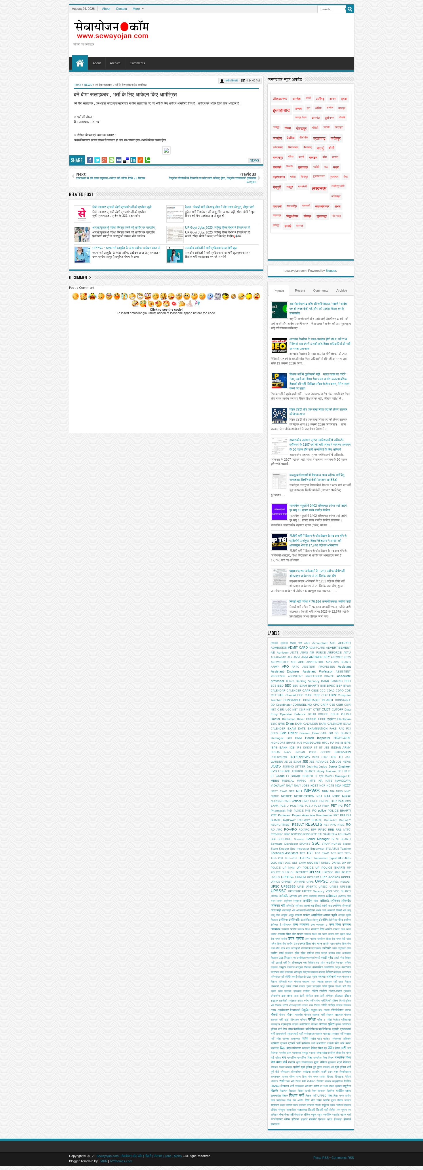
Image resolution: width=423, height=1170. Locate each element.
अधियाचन (331, 896)
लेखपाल (275, 1086)
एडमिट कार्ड (277, 953)
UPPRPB (299, 881)
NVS (288, 801)
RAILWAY (289, 820)
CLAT (324, 695)
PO (314, 810)
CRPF (324, 704)
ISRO (315, 757)
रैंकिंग (298, 1081)
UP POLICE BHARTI (330, 867)
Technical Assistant (284, 853)
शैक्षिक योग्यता (344, 1100)
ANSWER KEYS (341, 657)
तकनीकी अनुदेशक (287, 1000)
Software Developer (284, 843)
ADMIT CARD (298, 647)
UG (340, 858)
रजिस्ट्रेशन (296, 1071)
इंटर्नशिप (323, 919)
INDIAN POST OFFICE (313, 752)
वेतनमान (321, 1090)
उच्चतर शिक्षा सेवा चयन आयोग (319, 934)
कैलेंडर (329, 972)
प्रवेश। (326, 1038)
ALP (289, 657)
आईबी (324, 905)
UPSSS (333, 886)
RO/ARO (304, 829)
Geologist (277, 738)
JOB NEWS (343, 761)
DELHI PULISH (341, 714)
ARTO (295, 666)
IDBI (292, 747)
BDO (347, 681)
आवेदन (306, 915)
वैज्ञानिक (330, 1090)
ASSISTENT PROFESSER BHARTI (311, 676)
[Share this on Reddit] (140, 160)
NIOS (339, 791)
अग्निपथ (274, 896)
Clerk (333, 695)
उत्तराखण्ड (316, 948)
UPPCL (346, 877)
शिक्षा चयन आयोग (342, 1095)
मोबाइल (288, 1067)
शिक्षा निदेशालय (278, 1100)
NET (299, 791)
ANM (304, 657)
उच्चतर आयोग (288, 929)
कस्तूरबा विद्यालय (303, 967)
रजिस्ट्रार (285, 1071)
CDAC (331, 690)
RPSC (322, 829)
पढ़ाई (286, 1019)
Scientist (299, 839)
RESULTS (313, 824)
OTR (334, 801)
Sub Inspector (299, 848)
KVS (274, 771)
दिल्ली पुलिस (331, 1000)
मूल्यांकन (332, 1062)
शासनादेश (276, 1095)
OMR (305, 801)
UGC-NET (313, 862)
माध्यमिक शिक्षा (304, 1057)
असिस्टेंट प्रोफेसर (330, 900)
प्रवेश (305, 1038)
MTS (313, 780)
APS (329, 662)
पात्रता (295, 1024)
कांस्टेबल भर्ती (291, 972)
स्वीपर (287, 1119)
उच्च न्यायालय (301, 924)
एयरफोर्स (310, 957)
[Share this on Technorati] (147, 160)
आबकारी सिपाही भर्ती (336, 910)
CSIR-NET (305, 709)
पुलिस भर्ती (276, 1029)
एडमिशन (289, 953)
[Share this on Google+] (104, 160)
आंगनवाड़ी (301, 910)
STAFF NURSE (331, 843)
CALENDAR (278, 690)
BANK (325, 681)
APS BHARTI (342, 662)
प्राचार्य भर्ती (294, 1043)
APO (301, 662)
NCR (322, 785)
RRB (331, 829)
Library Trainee (326, 771)
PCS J (284, 805)
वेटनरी (307, 1090)
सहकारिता (291, 1109)
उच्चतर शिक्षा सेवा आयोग (291, 934)
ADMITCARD (317, 647)
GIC (289, 738)
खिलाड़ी (302, 976)
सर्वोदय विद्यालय (343, 1105)
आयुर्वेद (284, 915)
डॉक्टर (347, 995)
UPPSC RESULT (340, 881)
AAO (307, 643)
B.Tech (290, 681)
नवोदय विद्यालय (343, 1005)
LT (349, 771)
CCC (323, 690)
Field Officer (289, 733)
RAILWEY (345, 820)
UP (344, 862)
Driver (300, 719)
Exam (290, 723)
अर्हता (315, 900)
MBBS (275, 780)
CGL (281, 695)
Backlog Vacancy (307, 681)
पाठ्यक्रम (286, 1024)
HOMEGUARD (312, 742)
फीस (337, 1043)
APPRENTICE (315, 662)
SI (332, 839)
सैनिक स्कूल (310, 1114)
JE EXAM (295, 761)
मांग (284, 1057)
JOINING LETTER (294, 766)
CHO (300, 695)
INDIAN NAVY (281, 752)
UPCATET (301, 872)
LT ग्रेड (319, 776)
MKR (103, 1161)
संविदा (274, 1109)
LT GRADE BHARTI (299, 776)
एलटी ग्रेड (327, 957)
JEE (305, 761)
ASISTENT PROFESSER (318, 666)
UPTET (307, 891)
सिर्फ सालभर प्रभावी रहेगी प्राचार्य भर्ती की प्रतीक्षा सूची (121, 207)
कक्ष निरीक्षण (309, 962)
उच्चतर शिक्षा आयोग (321, 929)
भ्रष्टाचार (296, 1052)
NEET (346, 785)
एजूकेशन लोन (344, 948)
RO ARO (276, 829)
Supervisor (317, 848)
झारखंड (287, 991)
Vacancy (318, 891)
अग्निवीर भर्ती (295, 896)
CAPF (306, 690)
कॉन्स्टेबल (346, 972)
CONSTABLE (292, 700)
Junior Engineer (340, 766)
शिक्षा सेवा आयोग (295, 1100)
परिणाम (303, 1019)
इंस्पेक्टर (274, 924)
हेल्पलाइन (338, 1119)
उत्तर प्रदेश (296, 938)
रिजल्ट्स (339, 1076)
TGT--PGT (291, 858)
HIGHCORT (342, 738)
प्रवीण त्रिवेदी (231, 80)
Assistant (344, 666)
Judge (323, 766)
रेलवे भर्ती (289, 1081)
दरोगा (300, 1000)
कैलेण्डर (337, 972)
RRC (287, 834)
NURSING (277, 801)
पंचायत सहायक (334, 1014)
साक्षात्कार (302, 1109)
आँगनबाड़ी (346, 905)
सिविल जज (334, 1109)
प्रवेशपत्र (336, 1038)
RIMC (341, 824)
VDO (329, 891)
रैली (304, 1081)
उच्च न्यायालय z (319, 924)
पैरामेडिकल (299, 1029)
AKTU (347, 652)
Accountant (319, 643)
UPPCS (275, 881)
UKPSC (336, 862)
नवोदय (331, 1005)
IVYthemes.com (121, 1161)
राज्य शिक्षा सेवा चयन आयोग (310, 1076)
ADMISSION (279, 647)
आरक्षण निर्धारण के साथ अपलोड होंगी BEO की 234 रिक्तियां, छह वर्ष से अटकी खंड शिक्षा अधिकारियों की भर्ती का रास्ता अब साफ (319, 343)
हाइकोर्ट (304, 1119)
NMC (347, 791)
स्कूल (319, 1114)
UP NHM (289, 867)
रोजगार (320, 1081)
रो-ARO (311, 1081)
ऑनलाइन (297, 962)
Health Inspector (317, 738)
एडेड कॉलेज (307, 953)
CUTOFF (337, 709)
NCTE (330, 785)
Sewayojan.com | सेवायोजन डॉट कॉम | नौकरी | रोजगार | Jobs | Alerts (139, 1156)
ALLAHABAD (278, 657)
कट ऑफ (320, 962)
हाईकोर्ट (313, 1119)
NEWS (88, 84)
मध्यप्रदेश (322, 1052)
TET (302, 853)
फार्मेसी (330, 1043)
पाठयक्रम (275, 1024)
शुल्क (333, 1100)
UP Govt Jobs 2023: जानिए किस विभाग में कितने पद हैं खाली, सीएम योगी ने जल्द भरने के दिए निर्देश (217, 228)
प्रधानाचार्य (281, 1033)
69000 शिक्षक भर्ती (291, 643)
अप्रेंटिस (307, 900)
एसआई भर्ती (281, 962)
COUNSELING (302, 704)
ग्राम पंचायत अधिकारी (324, 976)
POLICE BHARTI (339, 810)
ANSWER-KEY (280, 662)
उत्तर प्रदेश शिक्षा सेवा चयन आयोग (311, 943)
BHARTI (313, 685)
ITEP (333, 757)
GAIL (324, 733)
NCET (314, 785)
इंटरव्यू (315, 919)
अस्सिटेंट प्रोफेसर (294, 905)
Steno (347, 843)
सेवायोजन (298, 1114)
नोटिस (348, 1010)
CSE (332, 704)
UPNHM (300, 877)
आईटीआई (315, 905)
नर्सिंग (324, 1005)
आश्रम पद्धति (330, 915)
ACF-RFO (344, 643)
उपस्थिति (326, 948)
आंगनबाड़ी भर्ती (288, 910)
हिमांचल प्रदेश (325, 1119)
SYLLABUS (332, 848)
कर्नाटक (291, 967)
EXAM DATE (296, 728)
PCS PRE (297, 805)
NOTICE (286, 796)
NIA (332, 791)
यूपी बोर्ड (275, 1071)
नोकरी (326, 1010)
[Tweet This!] (97, 160)
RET (326, 824)
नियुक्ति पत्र (317, 1010)
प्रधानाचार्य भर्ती (295, 1033)
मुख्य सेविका (320, 1062)
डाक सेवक (286, 995)
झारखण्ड (298, 991)
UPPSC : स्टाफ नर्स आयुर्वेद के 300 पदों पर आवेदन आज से (126, 248)
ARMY (275, 666)
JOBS (276, 766)
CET (274, 695)
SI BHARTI (343, 839)
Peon (325, 805)
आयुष (291, 915)
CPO (316, 704)
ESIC (274, 723)
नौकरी (274, 1014)
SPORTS (304, 843)
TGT (309, 853)
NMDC (275, 796)
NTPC (336, 796)
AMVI (297, 657)
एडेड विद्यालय (285, 957)
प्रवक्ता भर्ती (337, 1033)
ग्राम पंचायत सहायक (298, 981)
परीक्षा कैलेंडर (333, 1019)
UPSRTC (311, 886)
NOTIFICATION (304, 796)
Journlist (312, 766)
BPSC (331, 685)
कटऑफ (330, 962)
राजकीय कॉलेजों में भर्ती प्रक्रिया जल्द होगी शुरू (211, 248)
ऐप (289, 962)
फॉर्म (342, 1043)
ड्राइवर (274, 1000)
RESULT (298, 824)
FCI (348, 728)
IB (341, 742)
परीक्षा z (321, 1019)
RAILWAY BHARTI (310, 820)
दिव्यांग (278, 1005)
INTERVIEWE (279, 757)
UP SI (289, 872)
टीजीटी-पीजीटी (335, 991)
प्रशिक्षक (347, 1038)
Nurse (346, 796)
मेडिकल (347, 1062)
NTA (327, 796)
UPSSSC (278, 891)
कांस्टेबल (346, 967)
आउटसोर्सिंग (334, 905)
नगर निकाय (314, 1005)
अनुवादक (297, 900)
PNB (307, 810)
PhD (289, 810)
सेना (281, 1114)
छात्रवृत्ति (317, 986)
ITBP (324, 757)
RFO (333, 824)
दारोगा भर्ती (319, 1000)
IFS (299, 747)
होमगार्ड (347, 1119)
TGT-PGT (305, 858)
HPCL (325, 742)
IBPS (347, 742)
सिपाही (311, 1109)
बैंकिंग (331, 1048)
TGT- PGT (277, 858)
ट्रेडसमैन (275, 995)
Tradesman (320, 858)
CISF (317, 695)
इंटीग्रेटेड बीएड (336, 919)
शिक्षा (330, 1095)
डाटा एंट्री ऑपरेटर (323, 995)
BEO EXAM (300, 685)
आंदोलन (310, 910)
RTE (314, 834)
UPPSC (321, 881)
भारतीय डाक (285, 1052)
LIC (339, 771)
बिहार (282, 1048)
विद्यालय (292, 1090)
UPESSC (315, 872)
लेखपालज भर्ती (301, 1086)
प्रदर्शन (335, 1029)
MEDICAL (288, 780)
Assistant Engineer (285, 671)
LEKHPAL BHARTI (303, 771)
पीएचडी (314, 1024)
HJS (299, 742)
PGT (347, 805)
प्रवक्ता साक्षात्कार (291, 1038)
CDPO (340, 690)
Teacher (345, 848)
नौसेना (290, 1014)
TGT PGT (337, 853)
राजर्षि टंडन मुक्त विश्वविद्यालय (336, 1071)
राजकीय (315, 1071)
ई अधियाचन (285, 924)
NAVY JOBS (301, 785)
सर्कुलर (325, 1105)
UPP (323, 877)
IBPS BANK (279, 747)
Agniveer (283, 652)
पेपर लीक (288, 1029)
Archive (115, 63)
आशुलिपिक (316, 915)
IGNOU (307, 747)
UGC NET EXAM (295, 862)
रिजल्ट (330, 1076)
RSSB (306, 834)
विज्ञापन (283, 1090)
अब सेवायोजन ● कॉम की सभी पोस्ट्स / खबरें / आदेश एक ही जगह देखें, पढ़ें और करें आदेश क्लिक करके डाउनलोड (318, 308)
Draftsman (289, 719)
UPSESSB (288, 886)
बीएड (289, 1048)
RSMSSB (296, 834)
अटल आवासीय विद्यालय (314, 896)
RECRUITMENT (281, 824)
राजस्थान (275, 1076)
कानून (337, 967)
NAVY (289, 785)
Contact (121, 8)
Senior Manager (318, 839)
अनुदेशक (288, 900)
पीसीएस (323, 1024)
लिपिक (347, 1081)
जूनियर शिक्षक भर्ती (337, 986)
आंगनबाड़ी (276, 910)
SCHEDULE (285, 839)
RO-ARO (290, 829)
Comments (137, 63)
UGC (347, 858)
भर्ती (343, 1048)
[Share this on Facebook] (90, 160)
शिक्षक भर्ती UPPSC (316, 1095)
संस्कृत (281, 1109)
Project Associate (303, 815)
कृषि (300, 972)
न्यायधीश (299, 1014)
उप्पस (334, 948)
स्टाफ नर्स (345, 1114)
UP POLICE (305, 867)
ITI (341, 757)
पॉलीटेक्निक (325, 1029)
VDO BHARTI (342, 891)
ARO (285, 666)
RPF (314, 829)
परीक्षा (312, 1019)
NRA (319, 796)
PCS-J (309, 805)
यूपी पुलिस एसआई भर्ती (323, 1067)
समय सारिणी (285, 1105)
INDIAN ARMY (341, 747)
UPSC (275, 886)
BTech (347, 685)
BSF (339, 685)
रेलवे (281, 1081)
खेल (308, 976)
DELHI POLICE (318, 714)
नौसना (282, 1014)
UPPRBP (286, 881)
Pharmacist (278, 810)
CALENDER (294, 690)
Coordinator (283, 704)
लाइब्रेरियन (337, 1081)
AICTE (294, 652)
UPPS (310, 881)
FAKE (332, 728)
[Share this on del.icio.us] (126, 160)
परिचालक (294, 1019)
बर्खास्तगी (275, 1048)
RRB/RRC (277, 834)
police (322, 810)
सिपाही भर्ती (322, 1109)
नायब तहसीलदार (280, 1010)
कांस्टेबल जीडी (277, 972)
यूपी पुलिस (306, 1067)
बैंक (325, 1048)
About (106, 8)
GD (331, 733)
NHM (325, 791)
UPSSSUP (294, 891)
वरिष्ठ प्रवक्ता (335, 1086)
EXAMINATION (317, 728)
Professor (284, 815)
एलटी (317, 957)
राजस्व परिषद (288, 1076)
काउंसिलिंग (329, 967)
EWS (281, 723)
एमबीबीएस (301, 957)
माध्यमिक (291, 1057)
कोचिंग (288, 976)
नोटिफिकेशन (337, 1010)
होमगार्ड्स (275, 1124)
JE (286, 761)
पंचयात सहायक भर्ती (314, 1014)
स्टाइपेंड (336, 1114)
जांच (324, 986)
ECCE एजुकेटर (327, 719)
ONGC (314, 801)
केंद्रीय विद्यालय (310, 972)
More (136, 8)
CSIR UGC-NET (287, 709)
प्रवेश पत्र (316, 1038)
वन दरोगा (314, 1086)
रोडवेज (328, 1081)
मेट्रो (339, 1062)
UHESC (326, 862)
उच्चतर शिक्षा (304, 929)
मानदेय (291, 1062)
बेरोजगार (296, 1048)
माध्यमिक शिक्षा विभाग (323, 1057)
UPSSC (323, 886)
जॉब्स (280, 991)
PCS (341, 801)
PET (334, 805)
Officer (296, 801)
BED (280, 685)
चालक (302, 986)
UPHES (275, 877)
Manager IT (343, 776)
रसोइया (306, 1071)
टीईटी (315, 991)
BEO (288, 685)
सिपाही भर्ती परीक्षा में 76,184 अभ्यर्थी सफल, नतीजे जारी (319, 601)
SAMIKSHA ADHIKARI (337, 834)
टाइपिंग (306, 991)
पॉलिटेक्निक (312, 1029)
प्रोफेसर (306, 1043)
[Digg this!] (118, 160)
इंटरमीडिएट (306, 919)
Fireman (305, 733)
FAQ (341, 728)
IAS (337, 742)
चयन (295, 986)
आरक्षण (298, 915)
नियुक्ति (305, 1010)
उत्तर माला (285, 948)
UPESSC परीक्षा (331, 872)
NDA (338, 785)
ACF (333, 643)
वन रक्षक (324, 1086)
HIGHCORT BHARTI (283, 742)
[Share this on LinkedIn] (133, 160)
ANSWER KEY (319, 657)
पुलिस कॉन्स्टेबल (343, 1024)
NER (292, 791)
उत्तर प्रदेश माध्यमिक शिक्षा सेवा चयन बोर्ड (325, 938)
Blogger (331, 270)
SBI (273, 839)
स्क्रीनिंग (327, 1114)
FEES (274, 733)
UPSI (300, 886)
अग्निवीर (283, 896)
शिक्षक (285, 1095)
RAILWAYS (330, 820)
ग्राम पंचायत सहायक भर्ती (324, 981)
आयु (349, 910)
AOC (293, 662)
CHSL (309, 695)
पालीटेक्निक (305, 1024)
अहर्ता (307, 905)
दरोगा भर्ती (308, 1000)
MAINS (329, 776)
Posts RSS (321, 1157)
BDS (273, 685)
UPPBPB (334, 877)
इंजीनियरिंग (294, 919)
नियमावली (295, 1010)
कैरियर (322, 972)
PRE (274, 815)
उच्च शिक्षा (335, 924)
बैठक (337, 1048)
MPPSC (301, 780)
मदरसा (312, 1052)
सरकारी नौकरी (314, 1105)
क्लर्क (295, 976)
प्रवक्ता (327, 1033)
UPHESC (287, 877)
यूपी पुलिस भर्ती (343, 1067)
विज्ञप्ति (274, 1090)
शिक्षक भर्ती (296, 1095)
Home (80, 62)
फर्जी (313, 1043)
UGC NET (277, 862)
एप (295, 957)
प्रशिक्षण (275, 1043)
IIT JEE (324, 747)
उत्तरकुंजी (295, 948)
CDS (348, 690)
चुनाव (308, 986)
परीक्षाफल (346, 1019)
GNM (298, 738)
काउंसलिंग (318, 967)
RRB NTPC (343, 829)
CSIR (339, 704)
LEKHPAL (284, 771)
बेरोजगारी (306, 1048)
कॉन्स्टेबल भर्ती (277, 976)
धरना (285, 1005)
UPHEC (346, 872)
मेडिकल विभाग (278, 1067)
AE (273, 652)
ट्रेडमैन (347, 991)
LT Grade (278, 776)
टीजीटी (323, 991)
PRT (336, 815)
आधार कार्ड (321, 910)
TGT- (347, 853)
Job (332, 761)
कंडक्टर (339, 962)
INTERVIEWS (300, 757)
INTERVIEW (343, 752)
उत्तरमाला (305, 948)
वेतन (314, 1090)
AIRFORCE (334, 652)
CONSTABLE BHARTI (318, 700)
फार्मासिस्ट (321, 1043)
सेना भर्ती (289, 1114)
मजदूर (305, 1052)
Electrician (344, 719)
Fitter (315, 733)
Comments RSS (342, 1157)
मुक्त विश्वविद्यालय (304, 1062)
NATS (328, 780)
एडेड (297, 953)
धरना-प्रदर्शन (295, 1005)
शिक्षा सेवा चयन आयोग (317, 1100)
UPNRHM (313, 877)
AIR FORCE (318, 652)
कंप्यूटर (282, 967)
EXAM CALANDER (306, 723)
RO (348, 824)
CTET (317, 709)
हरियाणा (295, 1119)
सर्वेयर (332, 1105)
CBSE (315, 690)
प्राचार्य (283, 1043)
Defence (300, 714)
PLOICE (299, 810)
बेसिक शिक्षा (317, 1048)
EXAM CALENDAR (330, 723)
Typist (333, 858)
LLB (344, 771)
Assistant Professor (318, 671)
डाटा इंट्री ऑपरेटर (303, 995)
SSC (316, 843)
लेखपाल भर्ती (287, 1086)
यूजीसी (296, 1067)
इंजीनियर (283, 919)
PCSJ (317, 805)
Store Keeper (280, 848)
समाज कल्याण (299, 1105)
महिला (278, 1057)
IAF (332, 742)
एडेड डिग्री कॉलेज (325, 953)
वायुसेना (347, 1086)
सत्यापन (275, 1105)
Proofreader (324, 815)
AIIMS (304, 652)
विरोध (300, 1090)
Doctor (275, 719)
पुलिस (331, 1024)
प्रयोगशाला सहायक (313, 1033)
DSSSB (311, 719)
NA (321, 780)
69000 (274, 643)
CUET (326, 709)
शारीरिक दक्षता (343, 1090)
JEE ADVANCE (318, 761)
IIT (315, 747)
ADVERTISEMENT (338, 647)
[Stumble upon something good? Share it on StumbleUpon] (111, 160)
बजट (348, 1043)
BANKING (337, 681)
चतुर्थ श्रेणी (285, 986)
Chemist (290, 695)
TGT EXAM (322, 853)
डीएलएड (339, 995)
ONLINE (324, 801)
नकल (305, 1005)
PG (340, 805)
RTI (320, 834)
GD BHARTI (343, 733)
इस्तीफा (347, 919)
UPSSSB (345, 886)
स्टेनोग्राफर (277, 1119)
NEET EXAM (279, 791)
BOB (323, 685)
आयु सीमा (275, 915)
